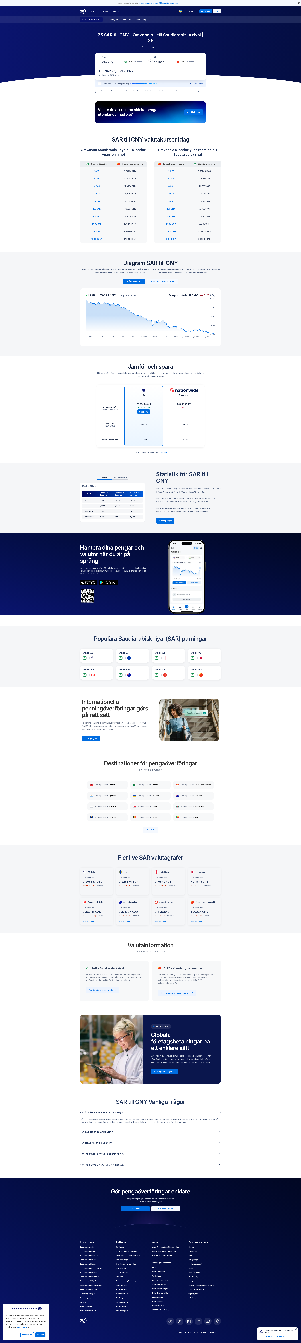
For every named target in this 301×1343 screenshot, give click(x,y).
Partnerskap (193, 1251)
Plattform (117, 11)
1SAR (96, 171)
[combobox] (135, 61)
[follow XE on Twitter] (179, 1321)
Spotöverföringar (122, 1260)
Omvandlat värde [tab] (120, 477)
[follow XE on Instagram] (198, 1321)
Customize (27, 1335)
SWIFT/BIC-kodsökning (160, 1310)
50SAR (96, 201)
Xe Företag (120, 1247)
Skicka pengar (142, 19)
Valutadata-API (121, 1285)
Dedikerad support (195, 1264)
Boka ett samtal (196, 84)
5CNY (171, 178)
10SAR (96, 186)
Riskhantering (121, 1268)
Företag (105, 11)
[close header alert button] (299, 3)
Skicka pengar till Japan (88, 1264)
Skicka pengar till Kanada (88, 1272)
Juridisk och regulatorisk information (201, 1285)
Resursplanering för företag (126, 1281)
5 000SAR (97, 231)
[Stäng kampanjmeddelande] (296, 1329)
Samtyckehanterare (195, 1281)
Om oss (191, 1247)
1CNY (171, 171)
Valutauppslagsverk (159, 1284)
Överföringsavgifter (87, 1298)
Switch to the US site (273, 1337)
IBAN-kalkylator (157, 1297)
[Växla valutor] (150, 61)
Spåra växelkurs (134, 281)
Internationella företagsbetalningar (128, 1255)
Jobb (190, 1255)
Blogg (154, 1267)
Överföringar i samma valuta (126, 1264)
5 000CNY (171, 231)
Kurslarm (127, 19)
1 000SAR (96, 224)
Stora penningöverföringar (89, 1289)
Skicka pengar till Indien (88, 1251)
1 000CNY (171, 224)
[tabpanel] (112, 502)
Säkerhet (83, 1302)
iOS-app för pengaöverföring (162, 1255)
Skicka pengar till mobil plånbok (91, 1285)
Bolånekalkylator (158, 1306)
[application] (150, 318)
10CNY (171, 186)
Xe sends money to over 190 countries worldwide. (158, 3)
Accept (40, 1335)
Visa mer (150, 830)
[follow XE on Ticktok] (217, 1321)
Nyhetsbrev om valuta (160, 1293)
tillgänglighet (193, 1294)
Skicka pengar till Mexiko (88, 1260)
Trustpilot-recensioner (88, 1311)
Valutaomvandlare (91, 19)
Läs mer (163, 452)
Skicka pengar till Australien (89, 1277)
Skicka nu (143, 412)
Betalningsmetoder (123, 1298)
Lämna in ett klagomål (196, 1289)
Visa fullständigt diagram (162, 281)
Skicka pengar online (87, 1247)
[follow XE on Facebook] (170, 1321)
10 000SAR (96, 239)
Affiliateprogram (122, 1311)
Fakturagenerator (158, 1301)
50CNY (171, 201)
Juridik (191, 1268)
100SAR (97, 209)
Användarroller (121, 1306)
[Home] (83, 11)
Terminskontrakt (122, 1272)
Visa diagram (88, 891)
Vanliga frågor (193, 1260)
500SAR (97, 216)
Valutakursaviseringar (160, 1289)
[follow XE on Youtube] (208, 1321)
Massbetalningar (122, 1294)
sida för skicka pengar (176, 1122)
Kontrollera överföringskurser (126, 1251)
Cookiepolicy (193, 1277)
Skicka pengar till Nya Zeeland (90, 1281)
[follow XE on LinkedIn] (189, 1321)
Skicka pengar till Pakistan (89, 1255)
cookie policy (22, 1327)
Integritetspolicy (194, 1272)
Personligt (94, 11)
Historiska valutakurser (160, 1280)
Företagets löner (122, 1302)
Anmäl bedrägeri (86, 1306)
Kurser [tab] (105, 477)
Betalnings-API (121, 1289)
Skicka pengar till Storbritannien (91, 1268)
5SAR (96, 178)
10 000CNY (171, 239)
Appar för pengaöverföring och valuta (165, 1247)
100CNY (171, 209)
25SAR (96, 194)
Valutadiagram (112, 19)
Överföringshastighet (87, 1294)
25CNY (170, 194)
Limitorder (119, 1277)
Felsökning (192, 1298)
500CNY (171, 216)
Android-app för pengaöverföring (164, 1251)
